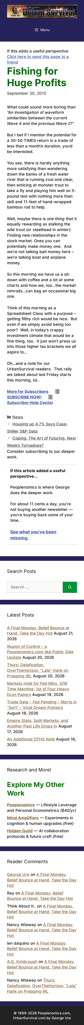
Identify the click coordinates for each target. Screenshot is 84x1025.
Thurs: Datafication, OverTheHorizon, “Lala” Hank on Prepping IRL (37, 670)
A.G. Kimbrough (22, 961)
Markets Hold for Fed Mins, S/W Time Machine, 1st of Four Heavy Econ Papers (38, 689)
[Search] (70, 587)
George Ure (18, 874)
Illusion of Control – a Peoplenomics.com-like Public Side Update (40, 652)
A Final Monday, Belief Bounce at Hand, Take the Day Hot (42, 880)
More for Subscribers (28, 391)
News (17, 417)
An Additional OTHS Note (31, 739)
